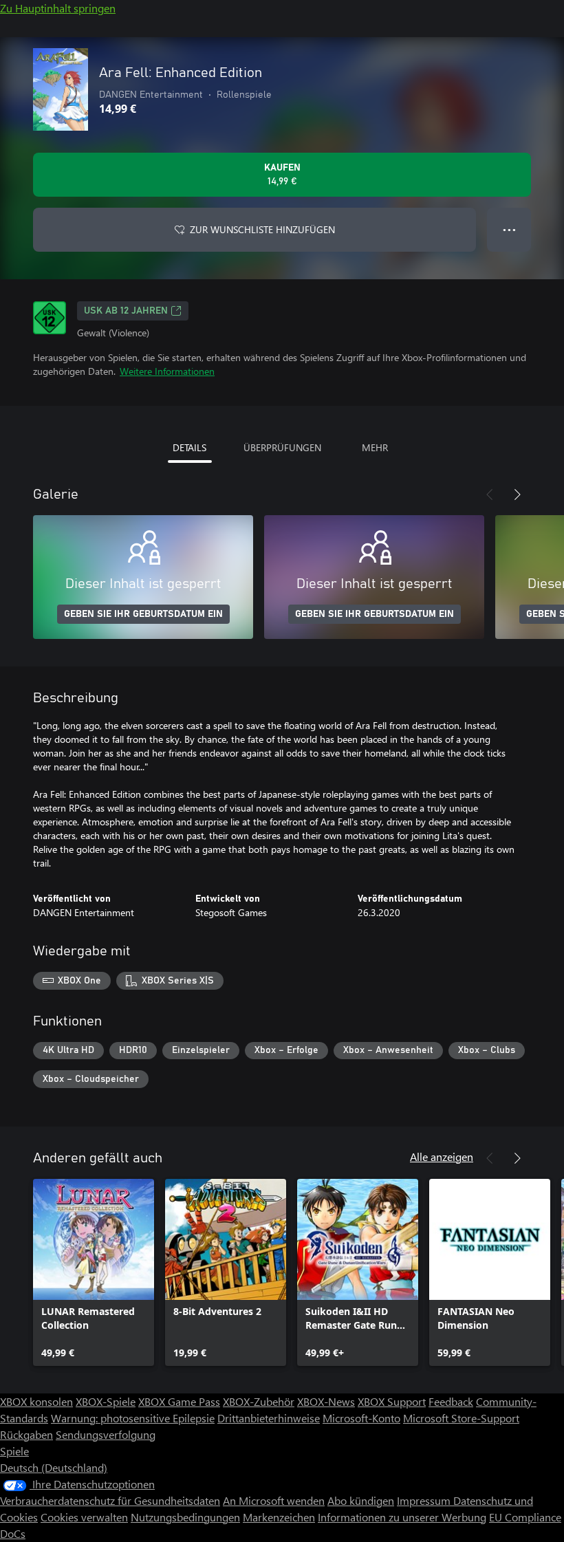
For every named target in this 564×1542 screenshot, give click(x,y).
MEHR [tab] (375, 447)
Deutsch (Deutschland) (53, 1467)
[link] (93, 1272)
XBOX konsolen (36, 1401)
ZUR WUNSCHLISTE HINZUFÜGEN (262, 229)
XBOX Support (392, 1401)
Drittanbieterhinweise (268, 1418)
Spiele (14, 1451)
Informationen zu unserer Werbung (402, 1517)
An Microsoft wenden (274, 1500)
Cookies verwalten (84, 1517)
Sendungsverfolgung (105, 1434)
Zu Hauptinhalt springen (58, 8)
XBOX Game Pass (179, 1401)
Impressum (425, 1500)
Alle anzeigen (441, 1156)
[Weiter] (517, 494)
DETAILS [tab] (189, 447)
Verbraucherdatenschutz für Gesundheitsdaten (110, 1500)
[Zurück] (489, 494)
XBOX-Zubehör (258, 1401)
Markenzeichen (279, 1517)
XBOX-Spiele (105, 1401)
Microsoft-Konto (361, 1418)
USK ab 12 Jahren (126, 311)
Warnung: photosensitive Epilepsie (133, 1418)
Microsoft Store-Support (461, 1418)
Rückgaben (26, 1434)
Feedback (451, 1401)
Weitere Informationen (167, 371)
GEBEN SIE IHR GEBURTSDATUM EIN (143, 614)
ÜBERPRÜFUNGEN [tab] (282, 447)
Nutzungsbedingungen (185, 1517)
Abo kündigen (360, 1500)
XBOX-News (326, 1401)
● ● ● (509, 229)
